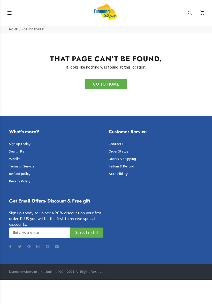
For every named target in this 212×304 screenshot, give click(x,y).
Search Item (18, 152)
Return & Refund (121, 167)
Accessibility (118, 174)
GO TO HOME (106, 84)
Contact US (117, 144)
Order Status (118, 152)
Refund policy (20, 174)
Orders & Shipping (122, 159)
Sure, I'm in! (86, 233)
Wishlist (15, 159)
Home (13, 29)
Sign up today (20, 144)
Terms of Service (22, 167)
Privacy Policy (20, 181)
